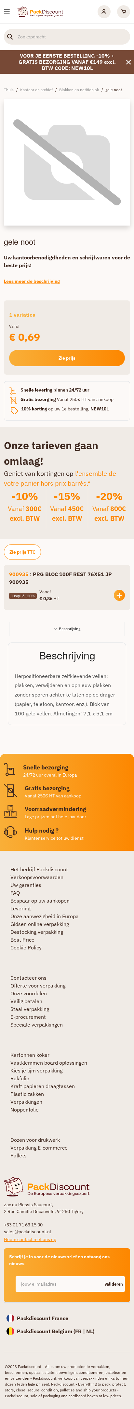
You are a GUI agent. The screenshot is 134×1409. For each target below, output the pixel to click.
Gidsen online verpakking (39, 924)
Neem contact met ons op (30, 1239)
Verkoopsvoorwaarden (36, 877)
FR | (80, 1331)
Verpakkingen (26, 1101)
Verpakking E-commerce (39, 1147)
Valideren (113, 1284)
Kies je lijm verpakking (36, 1070)
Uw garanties (25, 885)
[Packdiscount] (40, 11)
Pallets (18, 1155)
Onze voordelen (28, 993)
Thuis (9, 89)
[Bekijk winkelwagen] (123, 11)
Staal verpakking (29, 1009)
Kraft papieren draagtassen (42, 1086)
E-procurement (28, 1017)
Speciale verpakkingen (36, 1024)
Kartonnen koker (29, 1055)
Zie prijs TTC (22, 552)
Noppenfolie (24, 1109)
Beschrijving (69, 628)
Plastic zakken (27, 1094)
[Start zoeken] (10, 37)
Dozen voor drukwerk (35, 1140)
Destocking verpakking (36, 932)
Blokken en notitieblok (79, 89)
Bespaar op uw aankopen (40, 900)
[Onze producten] (7, 12)
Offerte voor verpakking (37, 985)
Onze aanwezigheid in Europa (44, 916)
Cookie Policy (26, 947)
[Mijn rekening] (104, 11)
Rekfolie (19, 1078)
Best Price (22, 939)
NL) (90, 1331)
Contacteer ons (28, 977)
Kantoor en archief (36, 89)
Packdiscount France (42, 1318)
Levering (20, 908)
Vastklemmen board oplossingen (48, 1062)
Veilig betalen (26, 1001)
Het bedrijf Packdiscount (39, 869)
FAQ (15, 893)
